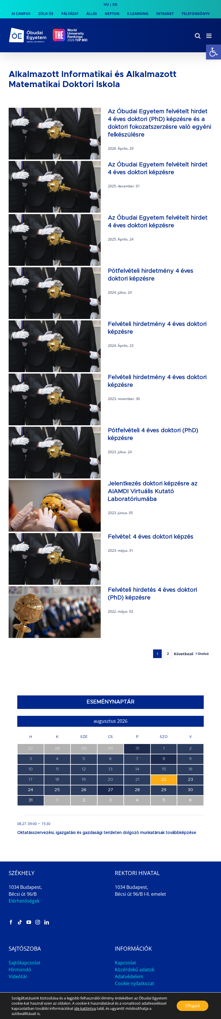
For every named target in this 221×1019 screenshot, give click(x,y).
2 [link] (168, 653)
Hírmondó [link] (20, 969)
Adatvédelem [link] (129, 976)
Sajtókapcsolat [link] (24, 963)
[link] (213, 52)
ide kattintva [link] (85, 1008)
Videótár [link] (18, 976)
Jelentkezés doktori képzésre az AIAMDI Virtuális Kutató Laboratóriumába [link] (152, 491)
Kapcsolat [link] (125, 963)
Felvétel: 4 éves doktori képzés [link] (150, 537)
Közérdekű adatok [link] (134, 969)
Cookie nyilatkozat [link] (134, 983)
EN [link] (115, 4)
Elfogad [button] (192, 1005)
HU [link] (106, 4)
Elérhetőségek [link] (24, 901)
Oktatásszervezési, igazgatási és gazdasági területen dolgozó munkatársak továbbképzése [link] (106, 833)
